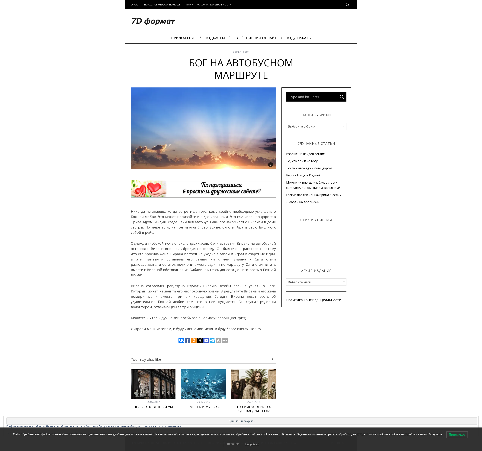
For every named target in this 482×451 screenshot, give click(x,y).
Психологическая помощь (162, 4)
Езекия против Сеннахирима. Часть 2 (314, 195)
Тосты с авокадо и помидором (309, 168)
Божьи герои (241, 51)
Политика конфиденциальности (208, 4)
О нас (135, 4)
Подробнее (252, 444)
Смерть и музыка (204, 407)
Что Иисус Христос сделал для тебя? (254, 409)
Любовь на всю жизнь (303, 202)
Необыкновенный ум (153, 407)
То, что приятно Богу (302, 161)
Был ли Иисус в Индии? (303, 175)
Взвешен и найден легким (305, 154)
